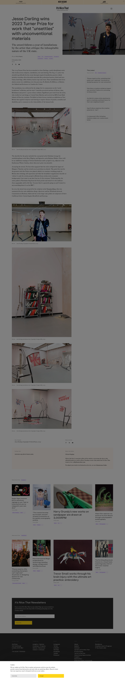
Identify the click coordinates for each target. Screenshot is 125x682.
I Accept (41, 675)
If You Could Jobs (100, 648)
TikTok (56, 646)
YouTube (56, 649)
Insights (76, 657)
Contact (76, 648)
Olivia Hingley (19, 56)
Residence (98, 644)
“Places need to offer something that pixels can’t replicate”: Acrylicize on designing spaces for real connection (99, 80)
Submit (76, 646)
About (76, 644)
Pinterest (56, 655)
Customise (14, 675)
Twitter (56, 653)
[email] (19, 64)
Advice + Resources (39, 648)
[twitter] (15, 64)
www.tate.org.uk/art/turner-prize (24, 454)
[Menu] (111, 8)
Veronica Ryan (51, 189)
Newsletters (78, 658)
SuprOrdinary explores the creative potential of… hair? (98, 109)
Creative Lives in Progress (103, 646)
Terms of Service (79, 653)
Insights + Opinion (38, 644)
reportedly (18, 183)
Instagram (57, 644)
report (37, 167)
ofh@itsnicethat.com (79, 462)
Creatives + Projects (39, 646)
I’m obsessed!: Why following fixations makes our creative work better (97, 118)
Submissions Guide (101, 465)
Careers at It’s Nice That (82, 649)
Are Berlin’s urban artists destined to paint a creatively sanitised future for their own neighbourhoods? (98, 100)
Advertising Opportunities (82, 655)
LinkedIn (56, 648)
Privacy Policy (78, 651)
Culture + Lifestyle (38, 649)
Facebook (57, 651)
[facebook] (12, 64)
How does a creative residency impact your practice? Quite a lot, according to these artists (99, 90)
